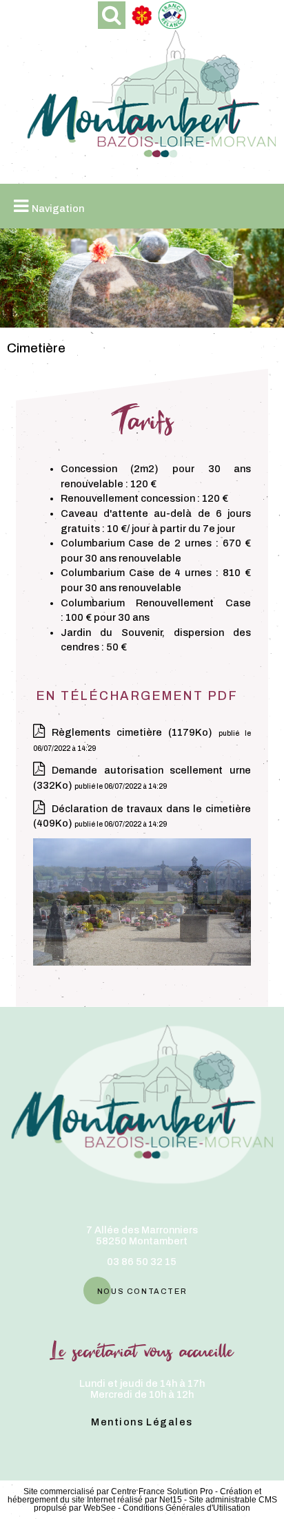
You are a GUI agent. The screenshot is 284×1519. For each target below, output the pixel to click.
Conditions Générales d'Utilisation (186, 1508)
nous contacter (142, 1290)
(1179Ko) (135, 732)
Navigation (58, 208)
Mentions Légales (141, 1421)
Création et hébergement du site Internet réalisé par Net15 (134, 1495)
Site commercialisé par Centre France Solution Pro (118, 1491)
